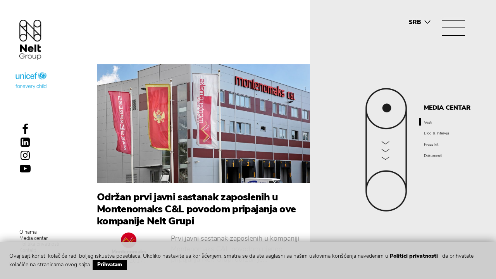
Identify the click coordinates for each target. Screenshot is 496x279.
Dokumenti (433, 155)
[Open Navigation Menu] (453, 28)
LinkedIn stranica (25, 142)
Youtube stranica (25, 168)
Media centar (33, 239)
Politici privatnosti (414, 256)
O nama (28, 232)
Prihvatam (109, 264)
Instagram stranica (25, 155)
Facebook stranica (25, 129)
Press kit (431, 144)
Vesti (428, 122)
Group (30, 39)
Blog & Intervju (436, 133)
